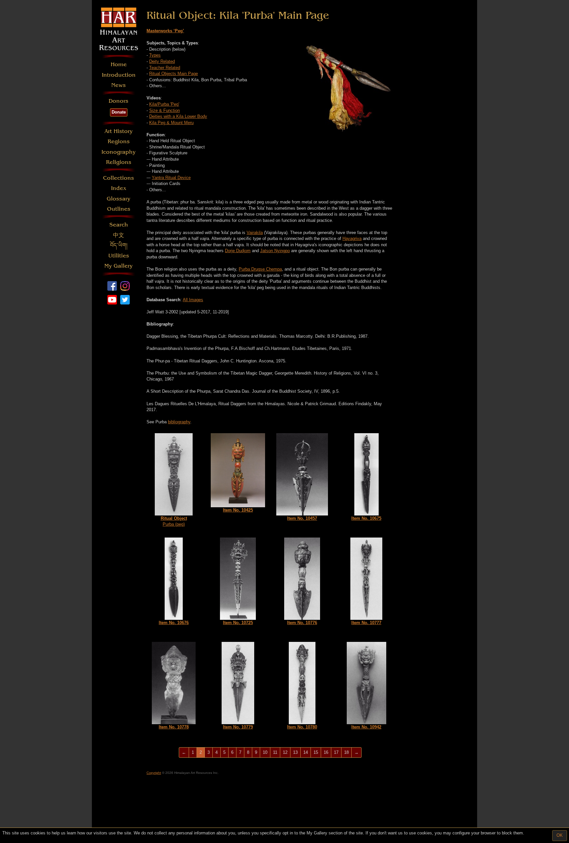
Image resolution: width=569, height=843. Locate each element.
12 (285, 752)
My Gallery (118, 266)
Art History (118, 131)
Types (155, 55)
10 (265, 752)
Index (118, 188)
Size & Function (164, 110)
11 (275, 752)
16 (326, 752)
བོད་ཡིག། (118, 245)
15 (315, 752)
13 (295, 752)
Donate (119, 112)
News (118, 85)
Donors (118, 101)
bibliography (179, 421)
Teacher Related (164, 67)
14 (305, 752)
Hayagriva (352, 238)
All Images (193, 299)
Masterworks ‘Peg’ (165, 30)
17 (336, 752)
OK (559, 835)
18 (346, 752)
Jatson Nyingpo (275, 250)
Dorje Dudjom (238, 250)
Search (118, 225)
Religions (118, 162)
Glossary (118, 199)
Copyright (154, 773)
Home (119, 64)
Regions (119, 141)
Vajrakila (255, 232)
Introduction (119, 75)
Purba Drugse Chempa (260, 269)
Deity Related (162, 61)
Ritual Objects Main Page (173, 73)
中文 (118, 235)
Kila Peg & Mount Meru (171, 122)
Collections (118, 178)
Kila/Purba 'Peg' (164, 104)
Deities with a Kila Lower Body (178, 116)
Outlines (118, 209)
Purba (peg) (174, 521)
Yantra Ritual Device (171, 177)
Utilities (118, 255)
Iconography (118, 152)
